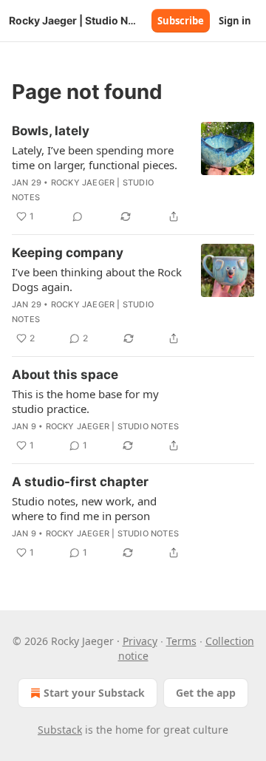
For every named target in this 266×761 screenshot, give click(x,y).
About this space (65, 374)
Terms (181, 641)
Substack (60, 730)
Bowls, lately (50, 130)
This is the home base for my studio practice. (85, 401)
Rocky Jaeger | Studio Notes (112, 426)
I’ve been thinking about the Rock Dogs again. (97, 279)
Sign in (235, 20)
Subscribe (180, 20)
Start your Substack (94, 693)
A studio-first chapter (80, 481)
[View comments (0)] (77, 216)
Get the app (206, 693)
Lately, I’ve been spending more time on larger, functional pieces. (94, 157)
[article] (133, 173)
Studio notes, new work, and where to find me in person (84, 508)
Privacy (140, 641)
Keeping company (67, 252)
